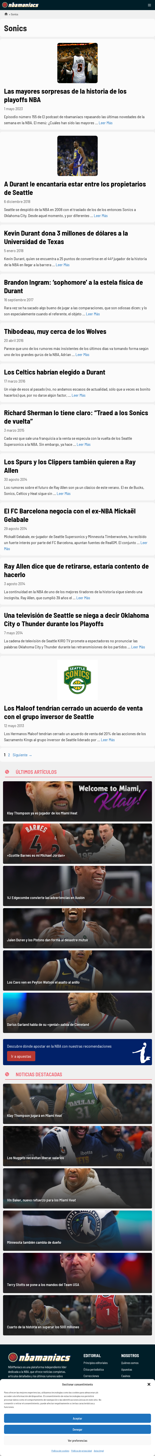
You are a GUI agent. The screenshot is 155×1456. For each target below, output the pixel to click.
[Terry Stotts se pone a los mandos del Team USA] (77, 1273)
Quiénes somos (129, 1363)
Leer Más (106, 122)
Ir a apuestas (21, 1056)
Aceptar (77, 1418)
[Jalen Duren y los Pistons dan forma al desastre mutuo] (77, 928)
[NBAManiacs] (20, 5)
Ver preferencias (77, 1440)
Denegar (77, 1429)
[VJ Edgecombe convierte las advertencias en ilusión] (77, 886)
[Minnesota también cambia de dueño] (77, 1231)
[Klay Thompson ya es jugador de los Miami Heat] (77, 801)
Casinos (125, 1376)
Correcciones (91, 1376)
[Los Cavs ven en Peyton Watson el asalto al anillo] (77, 970)
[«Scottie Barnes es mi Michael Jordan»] (77, 844)
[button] (149, 1384)
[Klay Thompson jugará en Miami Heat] (77, 1104)
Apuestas (126, 1369)
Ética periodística (94, 1369)
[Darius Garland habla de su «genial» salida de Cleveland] (77, 1013)
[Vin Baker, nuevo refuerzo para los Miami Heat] (77, 1188)
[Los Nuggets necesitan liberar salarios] (77, 1146)
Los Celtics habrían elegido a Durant (54, 371)
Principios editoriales (96, 1363)
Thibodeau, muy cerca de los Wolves (55, 331)
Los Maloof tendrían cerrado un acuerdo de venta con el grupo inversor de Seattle (73, 712)
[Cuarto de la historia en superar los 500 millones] (77, 1315)
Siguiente (22, 754)
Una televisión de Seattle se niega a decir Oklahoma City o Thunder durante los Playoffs (76, 619)
